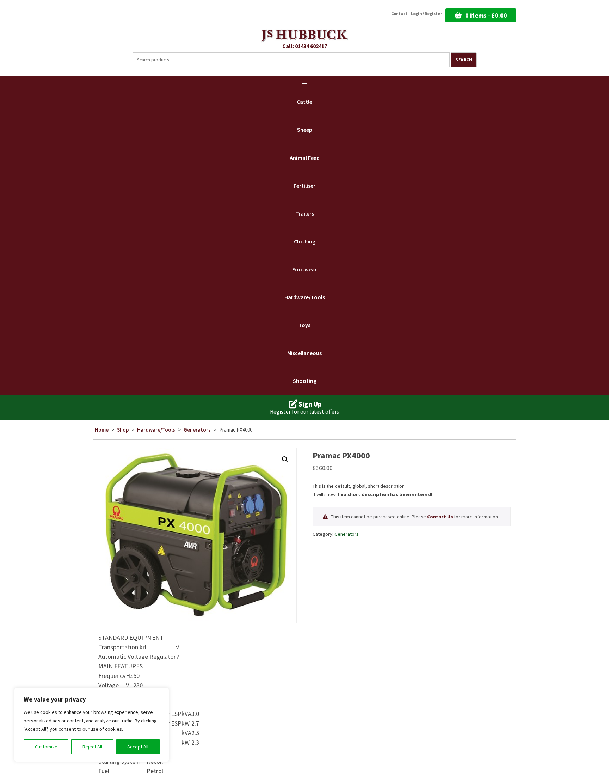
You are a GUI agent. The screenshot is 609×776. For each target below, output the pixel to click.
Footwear (304, 269)
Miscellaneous (304, 352)
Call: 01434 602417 (304, 45)
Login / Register (426, 14)
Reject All (92, 747)
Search (463, 60)
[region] (91, 725)
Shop (123, 429)
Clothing (304, 241)
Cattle (304, 101)
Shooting (304, 380)
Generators (197, 429)
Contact (399, 14)
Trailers (304, 213)
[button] (285, 459)
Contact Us (440, 516)
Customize (46, 747)
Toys (304, 325)
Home (102, 429)
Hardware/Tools (304, 297)
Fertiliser (304, 185)
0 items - (486, 15)
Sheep (304, 129)
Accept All (137, 747)
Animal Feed (305, 157)
